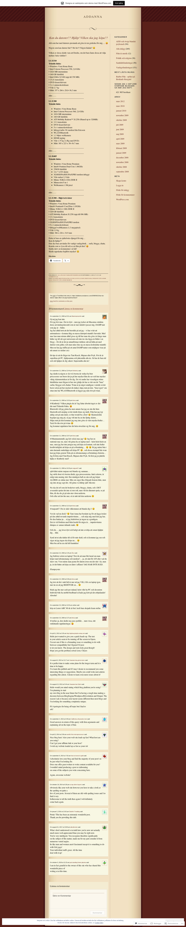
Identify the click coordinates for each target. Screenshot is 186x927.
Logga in (119, 185)
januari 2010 (121, 110)
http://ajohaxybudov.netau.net (76, 633)
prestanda (88, 278)
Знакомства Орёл (75, 684)
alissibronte (73, 827)
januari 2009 (121, 152)
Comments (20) (53, 277)
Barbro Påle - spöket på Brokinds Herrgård (125, 78)
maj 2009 (120, 134)
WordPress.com (122, 199)
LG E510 (77, 278)
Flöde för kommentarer (125, 194)
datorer (55, 278)
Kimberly (75, 370)
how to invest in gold (77, 755)
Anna (74, 400)
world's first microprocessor (75, 734)
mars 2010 (120, 106)
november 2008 (122, 162)
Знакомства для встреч (77, 660)
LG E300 (72, 278)
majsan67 (75, 468)
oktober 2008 (121, 166)
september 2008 (122, 171)
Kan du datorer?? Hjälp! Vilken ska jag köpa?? (78, 38)
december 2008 (122, 157)
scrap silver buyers (76, 784)
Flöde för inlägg (122, 190)
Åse (73, 553)
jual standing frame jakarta (78, 862)
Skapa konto (121, 180)
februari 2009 (121, 148)
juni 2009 (120, 129)
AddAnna (93, 17)
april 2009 (120, 138)
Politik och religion (123, 58)
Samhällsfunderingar (124, 62)
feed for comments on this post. (61, 301)
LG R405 (82, 278)
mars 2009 (120, 143)
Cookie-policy (99, 923)
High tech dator (64, 278)
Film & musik (121, 53)
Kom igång (119, 3)
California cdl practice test (79, 719)
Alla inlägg (61, 275)
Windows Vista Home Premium (62, 280)
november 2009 (122, 115)
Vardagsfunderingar (73, 275)
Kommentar (97, 913)
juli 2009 (119, 124)
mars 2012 (120, 101)
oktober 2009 (121, 120)
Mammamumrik (76, 316)
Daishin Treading (74, 811)
